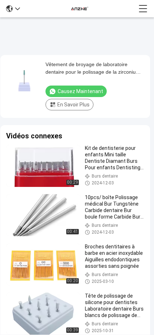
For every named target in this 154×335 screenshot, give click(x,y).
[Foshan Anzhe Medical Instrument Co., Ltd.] (79, 8)
